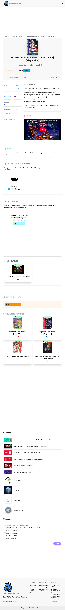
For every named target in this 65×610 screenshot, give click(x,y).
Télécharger (20, 223)
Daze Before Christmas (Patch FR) (18, 277)
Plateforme (7, 96)
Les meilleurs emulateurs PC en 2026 (55, 590)
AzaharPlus (17, 480)
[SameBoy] (8, 500)
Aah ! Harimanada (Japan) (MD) (18, 356)
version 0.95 (54, 105)
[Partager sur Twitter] (59, 77)
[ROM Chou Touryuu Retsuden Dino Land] (17, 323)
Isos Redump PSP (11, 536)
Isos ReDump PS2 (11, 533)
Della (25, 77)
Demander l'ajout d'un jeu (43, 589)
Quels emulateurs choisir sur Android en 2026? (55, 596)
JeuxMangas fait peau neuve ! (22, 472)
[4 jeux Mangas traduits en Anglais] (8, 465)
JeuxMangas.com (11, 594)
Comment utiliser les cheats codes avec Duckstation (29, 459)
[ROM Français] (5, 104)
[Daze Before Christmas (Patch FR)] (18, 269)
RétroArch (14, 186)
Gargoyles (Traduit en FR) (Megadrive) (47, 333)
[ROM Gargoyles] (47, 323)
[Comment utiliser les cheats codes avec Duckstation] (8, 459)
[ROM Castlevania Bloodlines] (47, 347)
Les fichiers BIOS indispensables (55, 600)
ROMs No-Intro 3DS (12, 530)
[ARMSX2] (8, 490)
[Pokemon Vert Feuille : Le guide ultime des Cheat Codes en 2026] (8, 440)
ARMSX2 (17, 490)
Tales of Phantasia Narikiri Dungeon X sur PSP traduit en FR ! (31, 446)
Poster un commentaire (12, 304)
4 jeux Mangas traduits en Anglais (23, 465)
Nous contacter (34, 593)
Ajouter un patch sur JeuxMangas (43, 586)
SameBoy (17, 500)
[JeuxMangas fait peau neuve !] (8, 472)
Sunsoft (16, 88)
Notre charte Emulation (33, 586)
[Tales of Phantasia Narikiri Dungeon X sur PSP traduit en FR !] (8, 446)
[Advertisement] (32, 20)
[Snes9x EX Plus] (8, 510)
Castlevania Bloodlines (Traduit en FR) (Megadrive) (47, 357)
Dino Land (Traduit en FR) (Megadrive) (17, 333)
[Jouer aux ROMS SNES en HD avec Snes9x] (8, 452)
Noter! (26, 70)
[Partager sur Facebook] (57, 77)
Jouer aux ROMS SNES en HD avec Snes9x (27, 452)
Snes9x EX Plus (18, 510)
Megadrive (18, 264)
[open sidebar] (2, 3)
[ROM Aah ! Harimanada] (17, 347)
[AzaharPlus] (8, 480)
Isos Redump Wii (11, 539)
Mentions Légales (32, 589)
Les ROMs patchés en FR (55, 586)
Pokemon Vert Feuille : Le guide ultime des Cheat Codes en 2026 (32, 440)
